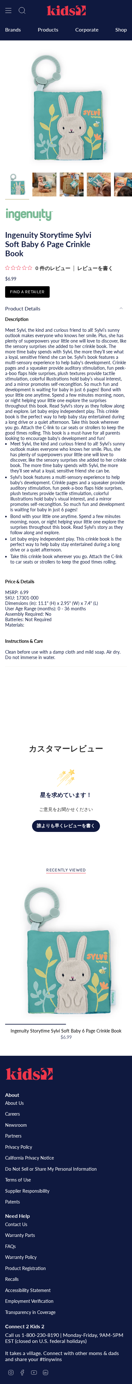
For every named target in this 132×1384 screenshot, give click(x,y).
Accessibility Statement (28, 1290)
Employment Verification (29, 1301)
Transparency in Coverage (30, 1312)
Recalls (12, 1279)
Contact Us (16, 1224)
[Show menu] (8, 10)
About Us (14, 1103)
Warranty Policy (21, 1257)
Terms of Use (18, 1179)
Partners (13, 1136)
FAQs (10, 1246)
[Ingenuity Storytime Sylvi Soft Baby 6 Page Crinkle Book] (66, 952)
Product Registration (25, 1268)
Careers (12, 1114)
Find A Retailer (27, 292)
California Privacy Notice (29, 1157)
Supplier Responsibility (27, 1191)
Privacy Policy (18, 1147)
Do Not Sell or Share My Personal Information (51, 1169)
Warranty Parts (20, 1235)
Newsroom (16, 1125)
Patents (12, 1201)
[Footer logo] (29, 1074)
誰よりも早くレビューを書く (66, 826)
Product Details (22, 308)
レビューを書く (95, 268)
